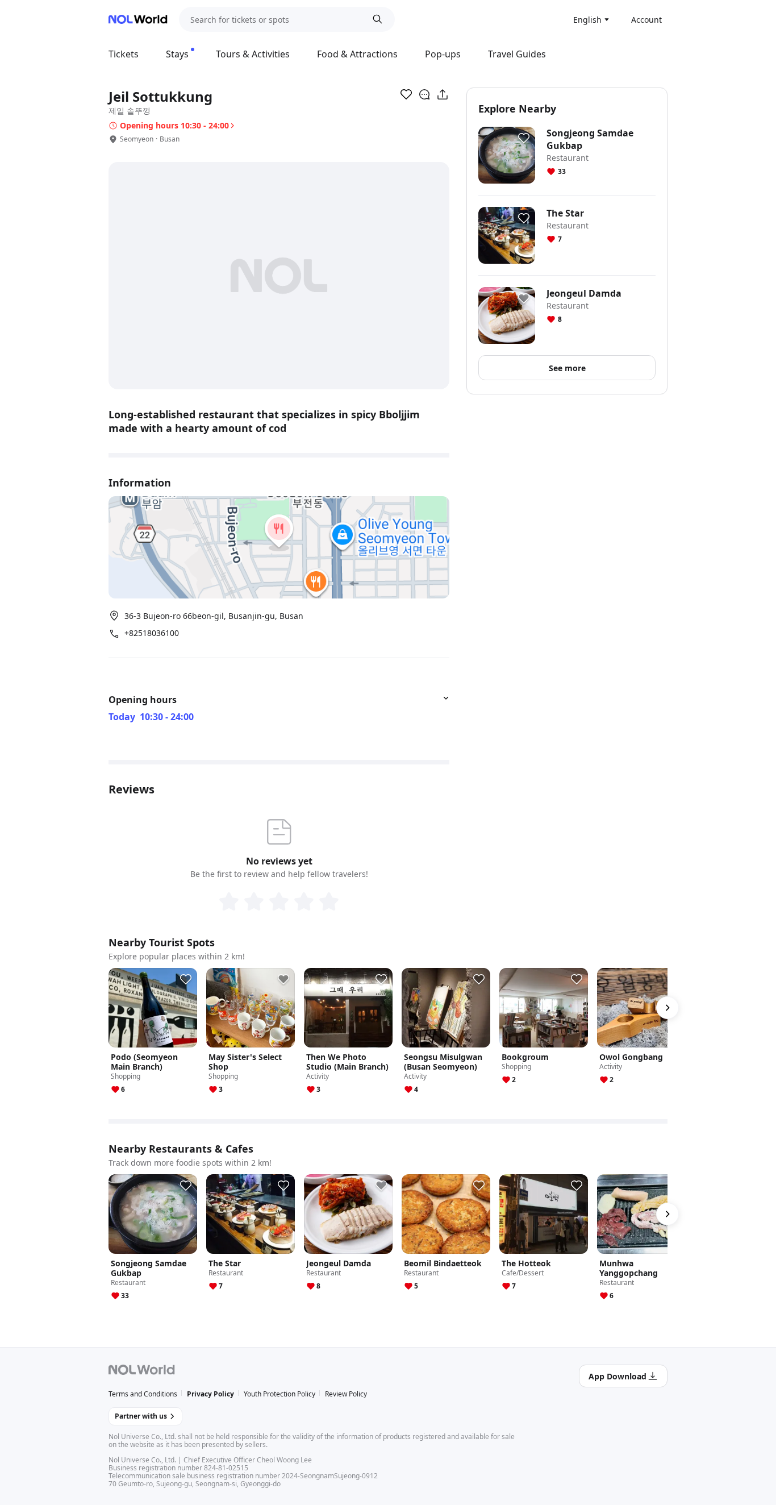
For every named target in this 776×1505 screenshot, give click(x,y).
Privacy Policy (210, 1394)
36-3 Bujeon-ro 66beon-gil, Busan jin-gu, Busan (213, 615)
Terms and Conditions (143, 1394)
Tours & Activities (253, 54)
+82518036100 (151, 633)
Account (646, 19)
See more (567, 368)
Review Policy (346, 1394)
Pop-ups (443, 54)
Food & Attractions (357, 54)
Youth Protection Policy (279, 1394)
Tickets (124, 54)
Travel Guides (517, 54)
